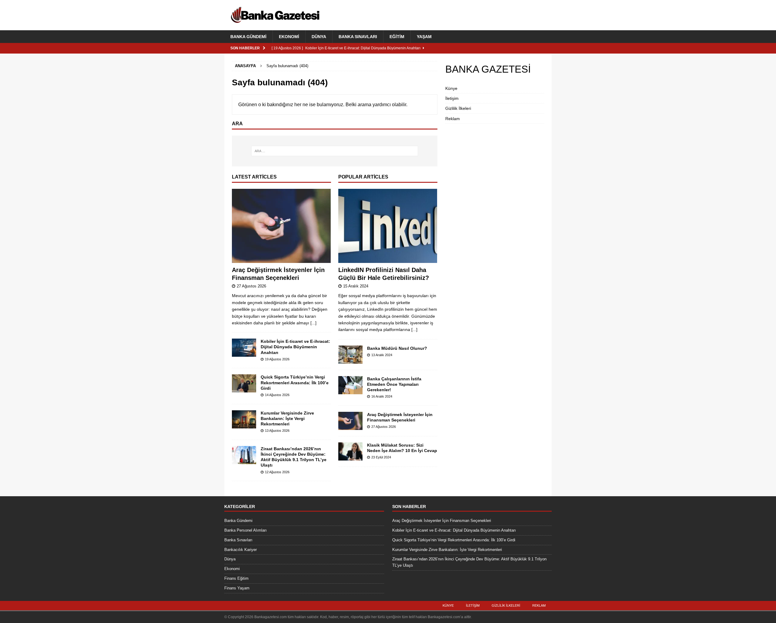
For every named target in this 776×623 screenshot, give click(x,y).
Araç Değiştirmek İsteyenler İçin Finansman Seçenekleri (441, 520)
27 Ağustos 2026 (251, 286)
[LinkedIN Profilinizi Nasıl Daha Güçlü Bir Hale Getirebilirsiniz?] (387, 226)
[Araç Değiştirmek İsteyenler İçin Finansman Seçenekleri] (281, 226)
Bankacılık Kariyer (240, 549)
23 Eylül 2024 (381, 457)
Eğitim (397, 36)
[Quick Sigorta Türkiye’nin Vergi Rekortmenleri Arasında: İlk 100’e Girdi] (244, 383)
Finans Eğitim (236, 578)
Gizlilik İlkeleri (458, 108)
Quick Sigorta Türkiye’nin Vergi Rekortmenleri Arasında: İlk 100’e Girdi (295, 382)
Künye (451, 88)
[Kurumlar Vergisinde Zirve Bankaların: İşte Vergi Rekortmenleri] (244, 419)
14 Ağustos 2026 (277, 395)
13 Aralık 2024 (381, 355)
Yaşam (424, 36)
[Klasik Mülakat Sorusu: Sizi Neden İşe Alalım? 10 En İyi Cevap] (350, 451)
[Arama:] (334, 151)
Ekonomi (289, 36)
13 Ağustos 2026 (277, 430)
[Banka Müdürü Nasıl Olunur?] (350, 355)
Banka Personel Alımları (245, 530)
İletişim (452, 98)
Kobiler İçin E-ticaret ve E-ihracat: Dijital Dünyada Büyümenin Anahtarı (295, 347)
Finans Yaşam (236, 588)
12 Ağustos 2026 (277, 472)
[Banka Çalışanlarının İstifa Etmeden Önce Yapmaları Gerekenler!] (350, 385)
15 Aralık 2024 (355, 286)
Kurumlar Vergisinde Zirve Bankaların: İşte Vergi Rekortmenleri (287, 418)
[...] (313, 322)
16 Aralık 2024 (381, 396)
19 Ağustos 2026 (277, 359)
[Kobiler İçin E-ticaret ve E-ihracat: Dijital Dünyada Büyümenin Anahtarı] (244, 348)
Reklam (452, 118)
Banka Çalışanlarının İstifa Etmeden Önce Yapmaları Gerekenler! (394, 384)
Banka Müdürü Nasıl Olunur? (397, 348)
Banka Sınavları (358, 36)
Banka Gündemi (248, 36)
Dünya (319, 36)
